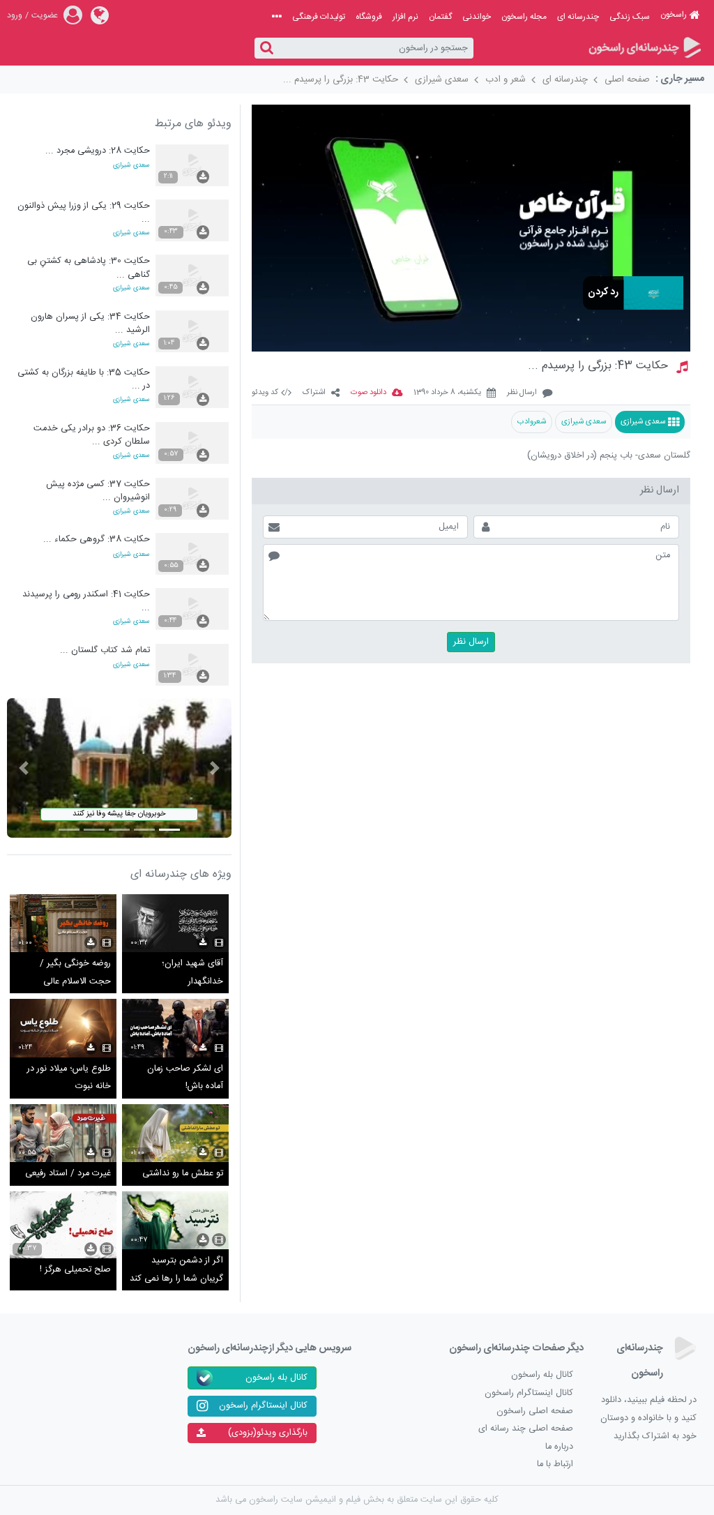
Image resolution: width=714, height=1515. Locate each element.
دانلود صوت (368, 393)
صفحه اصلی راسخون (534, 1411)
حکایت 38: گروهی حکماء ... (96, 539)
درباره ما (559, 1447)
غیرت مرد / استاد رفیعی (68, 1173)
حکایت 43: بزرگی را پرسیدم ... (340, 79)
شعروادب (531, 421)
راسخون (673, 14)
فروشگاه (369, 17)
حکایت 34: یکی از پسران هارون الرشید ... (90, 323)
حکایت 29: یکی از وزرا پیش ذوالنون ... (83, 212)
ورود (14, 15)
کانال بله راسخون (542, 1375)
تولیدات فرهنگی (318, 17)
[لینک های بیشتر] (277, 16)
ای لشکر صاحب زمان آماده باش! (185, 1078)
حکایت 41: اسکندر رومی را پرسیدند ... (86, 601)
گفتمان (440, 17)
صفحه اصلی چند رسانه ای (525, 1429)
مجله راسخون (524, 17)
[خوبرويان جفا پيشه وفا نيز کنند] (119, 768)
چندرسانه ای (578, 17)
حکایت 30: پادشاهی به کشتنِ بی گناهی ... (88, 267)
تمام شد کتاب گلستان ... (105, 650)
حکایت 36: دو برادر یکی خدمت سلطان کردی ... (91, 435)
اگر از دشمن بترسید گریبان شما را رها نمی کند (176, 1269)
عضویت (44, 15)
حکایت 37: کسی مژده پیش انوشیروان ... (98, 491)
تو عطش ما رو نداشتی (182, 1173)
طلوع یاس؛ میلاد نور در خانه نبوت (69, 1078)
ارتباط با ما (555, 1464)
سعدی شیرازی (442, 79)
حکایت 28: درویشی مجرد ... (97, 151)
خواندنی (476, 17)
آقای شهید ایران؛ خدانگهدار (192, 972)
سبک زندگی (629, 17)
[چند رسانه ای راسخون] (644, 48)
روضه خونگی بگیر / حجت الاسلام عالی (75, 972)
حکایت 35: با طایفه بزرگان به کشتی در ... (83, 379)
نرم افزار (405, 17)
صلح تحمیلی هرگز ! (75, 1269)
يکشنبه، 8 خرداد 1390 (447, 393)
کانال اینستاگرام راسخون (529, 1393)
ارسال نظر (522, 393)
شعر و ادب (505, 79)
